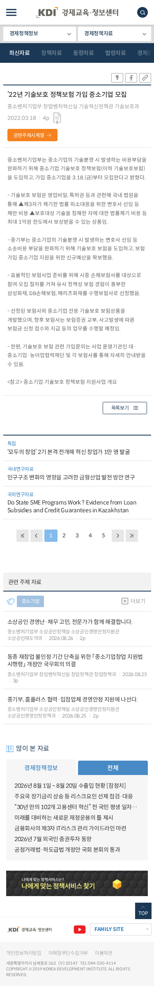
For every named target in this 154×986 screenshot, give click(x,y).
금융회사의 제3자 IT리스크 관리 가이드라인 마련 (70, 828)
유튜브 (80, 929)
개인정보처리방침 (23, 953)
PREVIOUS (36, 536)
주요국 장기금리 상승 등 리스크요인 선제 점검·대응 (73, 796)
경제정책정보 (23, 33)
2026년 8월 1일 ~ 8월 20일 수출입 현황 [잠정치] (70, 785)
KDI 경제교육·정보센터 (77, 12)
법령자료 (115, 53)
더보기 (138, 601)
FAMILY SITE (109, 929)
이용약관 (104, 953)
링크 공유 (145, 78)
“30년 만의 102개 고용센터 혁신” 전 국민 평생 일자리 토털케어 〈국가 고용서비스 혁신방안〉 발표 (77, 807)
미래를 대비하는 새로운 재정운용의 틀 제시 (63, 817)
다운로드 (57, 118)
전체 (112, 768)
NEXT (118, 536)
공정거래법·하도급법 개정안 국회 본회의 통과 (67, 849)
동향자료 (83, 53)
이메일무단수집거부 (68, 953)
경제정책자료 (98, 33)
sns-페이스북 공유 (131, 78)
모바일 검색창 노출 (142, 12)
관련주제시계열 (29, 135)
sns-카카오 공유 (117, 78)
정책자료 (51, 53)
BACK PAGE (22, 536)
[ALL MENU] (11, 12)
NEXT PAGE (132, 536)
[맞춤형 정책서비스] (77, 883)
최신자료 (19, 53)
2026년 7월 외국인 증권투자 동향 (53, 839)
